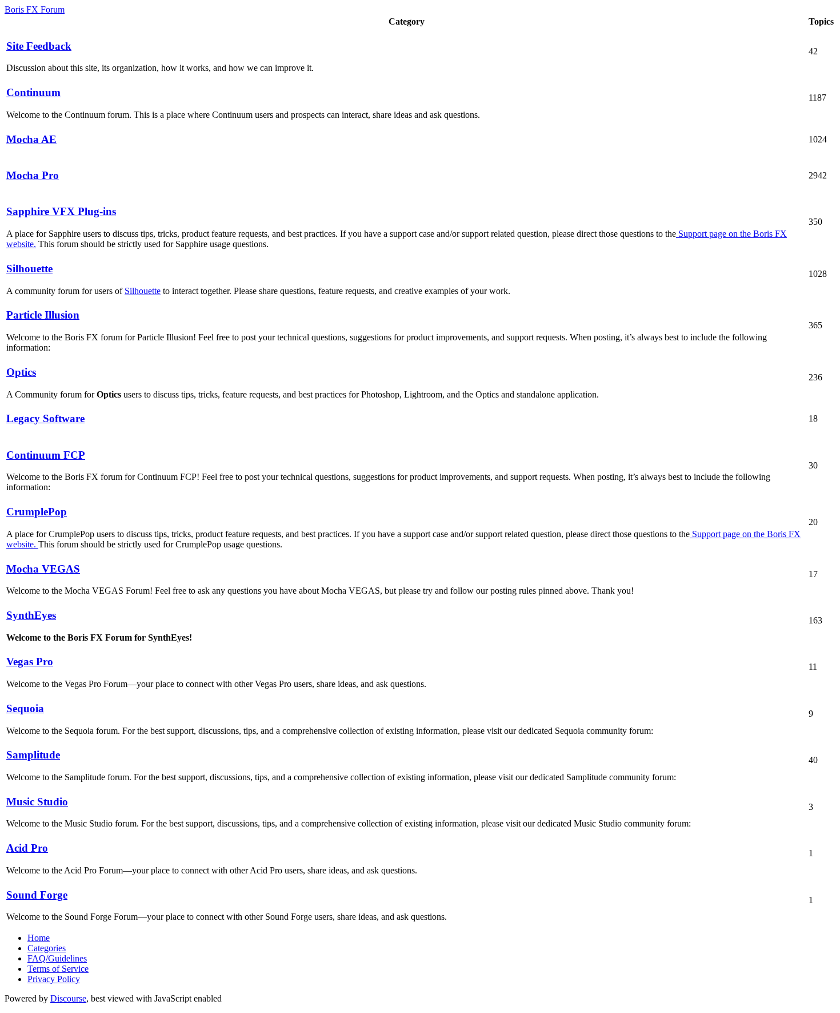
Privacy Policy (53, 979)
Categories (46, 948)
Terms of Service (58, 969)
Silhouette (143, 291)
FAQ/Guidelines (57, 958)
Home (38, 938)
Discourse (68, 998)
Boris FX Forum (35, 9)
